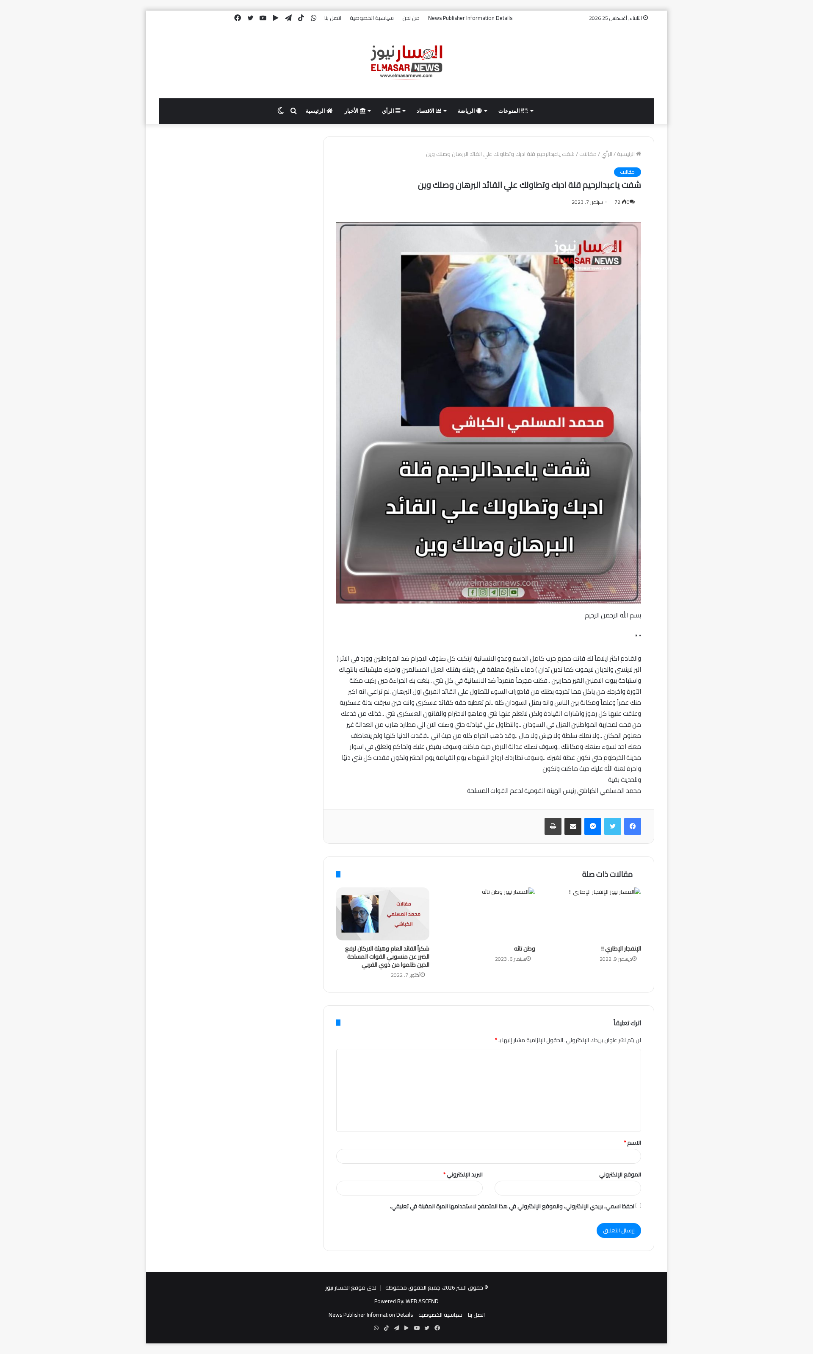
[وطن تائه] (488, 913)
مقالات (588, 154)
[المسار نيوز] (406, 62)
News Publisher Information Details (470, 18)
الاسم (632, 1142)
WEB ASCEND (422, 1301)
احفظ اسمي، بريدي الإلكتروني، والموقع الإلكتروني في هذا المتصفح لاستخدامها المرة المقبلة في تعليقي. (512, 1206)
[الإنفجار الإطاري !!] (594, 913)
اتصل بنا (332, 18)
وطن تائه (524, 948)
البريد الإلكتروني (463, 1174)
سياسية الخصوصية (372, 18)
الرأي (388, 111)
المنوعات (509, 111)
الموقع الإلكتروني (620, 1174)
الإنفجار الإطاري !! (621, 948)
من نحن (411, 18)
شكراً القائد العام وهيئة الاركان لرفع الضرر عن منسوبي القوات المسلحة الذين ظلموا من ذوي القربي (387, 956)
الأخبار (352, 111)
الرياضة (467, 111)
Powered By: (389, 1301)
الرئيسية (316, 111)
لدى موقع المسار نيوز (350, 1287)
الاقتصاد (426, 111)
